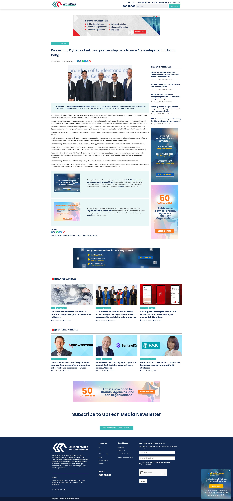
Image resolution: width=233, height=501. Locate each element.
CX (133, 2)
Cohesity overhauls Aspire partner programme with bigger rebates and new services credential (165, 109)
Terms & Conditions (124, 454)
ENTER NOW (216, 486)
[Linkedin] (124, 6)
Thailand (69, 108)
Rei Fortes (68, 320)
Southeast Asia (61, 308)
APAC (54, 359)
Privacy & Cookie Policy (125, 457)
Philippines (107, 106)
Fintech (176, 2)
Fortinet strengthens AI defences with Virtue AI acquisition (165, 85)
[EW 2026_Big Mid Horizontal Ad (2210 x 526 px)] (116, 401)
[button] (78, 61)
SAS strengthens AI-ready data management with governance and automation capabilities (165, 74)
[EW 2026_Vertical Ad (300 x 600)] (164, 239)
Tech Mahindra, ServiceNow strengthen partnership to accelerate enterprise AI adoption (165, 96)
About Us (121, 447)
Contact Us (121, 450)
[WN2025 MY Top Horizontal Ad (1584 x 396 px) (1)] (116, 35)
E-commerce (165, 2)
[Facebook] (126, 6)
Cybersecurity (143, 2)
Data (154, 2)
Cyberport (61, 235)
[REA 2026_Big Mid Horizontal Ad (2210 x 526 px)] (116, 268)
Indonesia (131, 106)
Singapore (115, 106)
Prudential (93, 235)
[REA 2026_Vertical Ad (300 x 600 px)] (164, 182)
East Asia (63, 43)
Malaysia (139, 106)
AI (129, 2)
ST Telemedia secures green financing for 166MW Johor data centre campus (166, 120)
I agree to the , (156, 463)
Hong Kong (124, 106)
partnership (84, 235)
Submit (143, 481)
